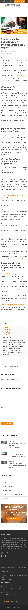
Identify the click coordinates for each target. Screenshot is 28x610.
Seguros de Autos (6, 53)
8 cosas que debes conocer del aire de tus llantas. (17, 466)
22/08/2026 (9, 571)
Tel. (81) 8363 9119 (7, 592)
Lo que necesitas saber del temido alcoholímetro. (17, 445)
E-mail (2, 400)
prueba (5, 498)
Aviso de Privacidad (7, 598)
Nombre (3, 392)
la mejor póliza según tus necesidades (13, 259)
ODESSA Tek (20, 75)
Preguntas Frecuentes (10, 602)
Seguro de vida (8, 490)
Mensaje (3, 407)
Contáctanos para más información (13, 305)
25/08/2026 (9, 564)
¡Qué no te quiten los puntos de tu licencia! (17, 455)
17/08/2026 (9, 579)
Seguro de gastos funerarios (12, 494)
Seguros (5, 482)
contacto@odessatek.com (9, 594)
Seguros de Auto (8, 486)
